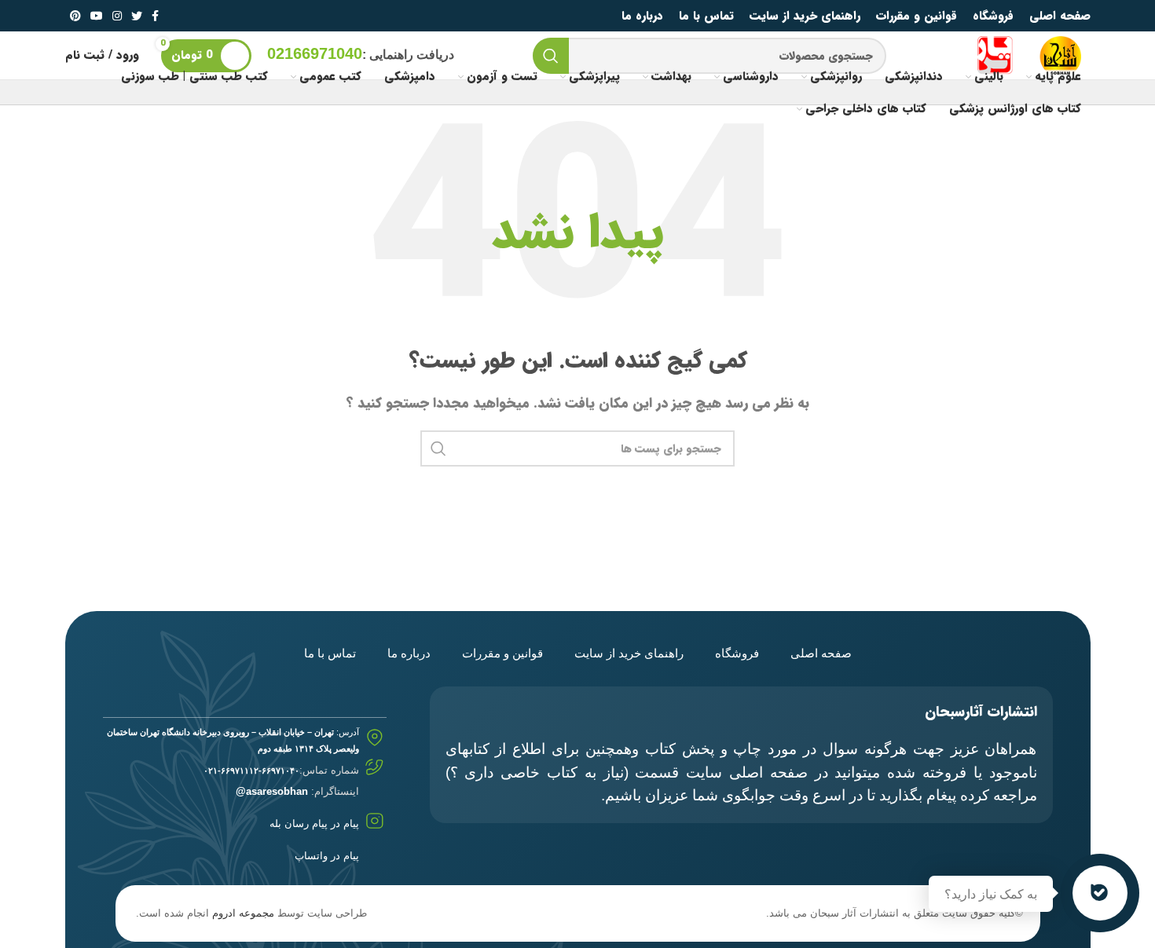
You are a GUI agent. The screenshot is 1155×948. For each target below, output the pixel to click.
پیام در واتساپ (327, 856)
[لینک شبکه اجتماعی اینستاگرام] (117, 15)
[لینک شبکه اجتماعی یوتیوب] (97, 15)
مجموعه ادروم (243, 913)
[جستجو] (551, 56)
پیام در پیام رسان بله (314, 823)
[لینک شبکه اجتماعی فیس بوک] (155, 15)
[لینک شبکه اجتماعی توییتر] (136, 15)
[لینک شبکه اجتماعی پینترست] (75, 15)
